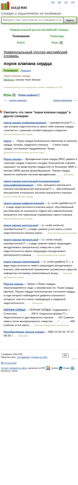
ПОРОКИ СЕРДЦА (15, 309)
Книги (21, 42)
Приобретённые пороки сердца (24, 331)
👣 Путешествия (9, 363)
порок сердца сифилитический (24, 203)
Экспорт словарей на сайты (14, 368)
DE (59, 2)
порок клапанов (62, 100)
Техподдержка (23, 357)
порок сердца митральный (21, 239)
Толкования (21, 36)
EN (52, 2)
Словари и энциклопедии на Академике (31, 13)
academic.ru (14, 6)
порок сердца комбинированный (25, 122)
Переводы (57, 36)
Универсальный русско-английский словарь (39, 29)
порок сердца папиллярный (22, 261)
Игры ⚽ (57, 42)
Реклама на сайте (39, 357)
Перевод (25, 70)
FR (72, 2)
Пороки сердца (13, 283)
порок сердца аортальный (21, 225)
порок (7, 140)
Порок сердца (13, 159)
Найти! (70, 20)
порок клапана (17, 100)
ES (66, 2)
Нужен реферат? (29, 94)
